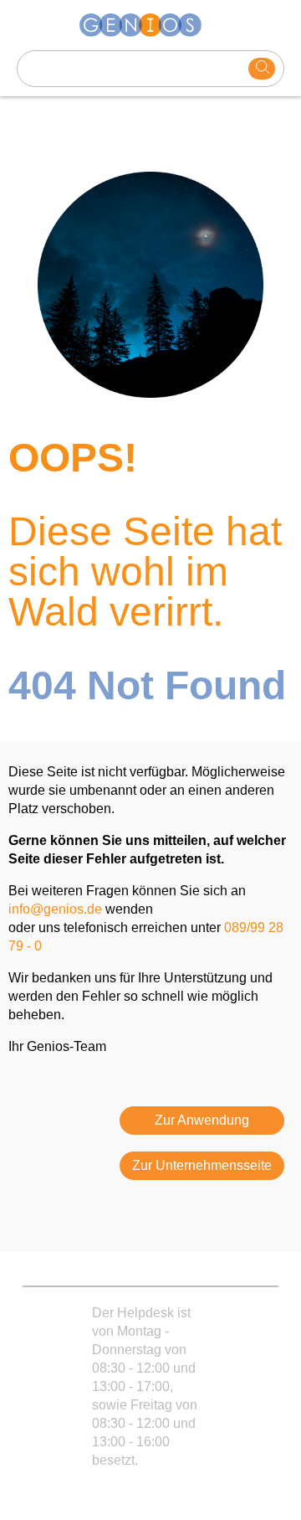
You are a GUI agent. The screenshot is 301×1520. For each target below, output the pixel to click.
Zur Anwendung (202, 1120)
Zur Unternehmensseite (202, 1165)
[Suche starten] (261, 69)
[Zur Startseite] (150, 25)
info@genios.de (55, 909)
